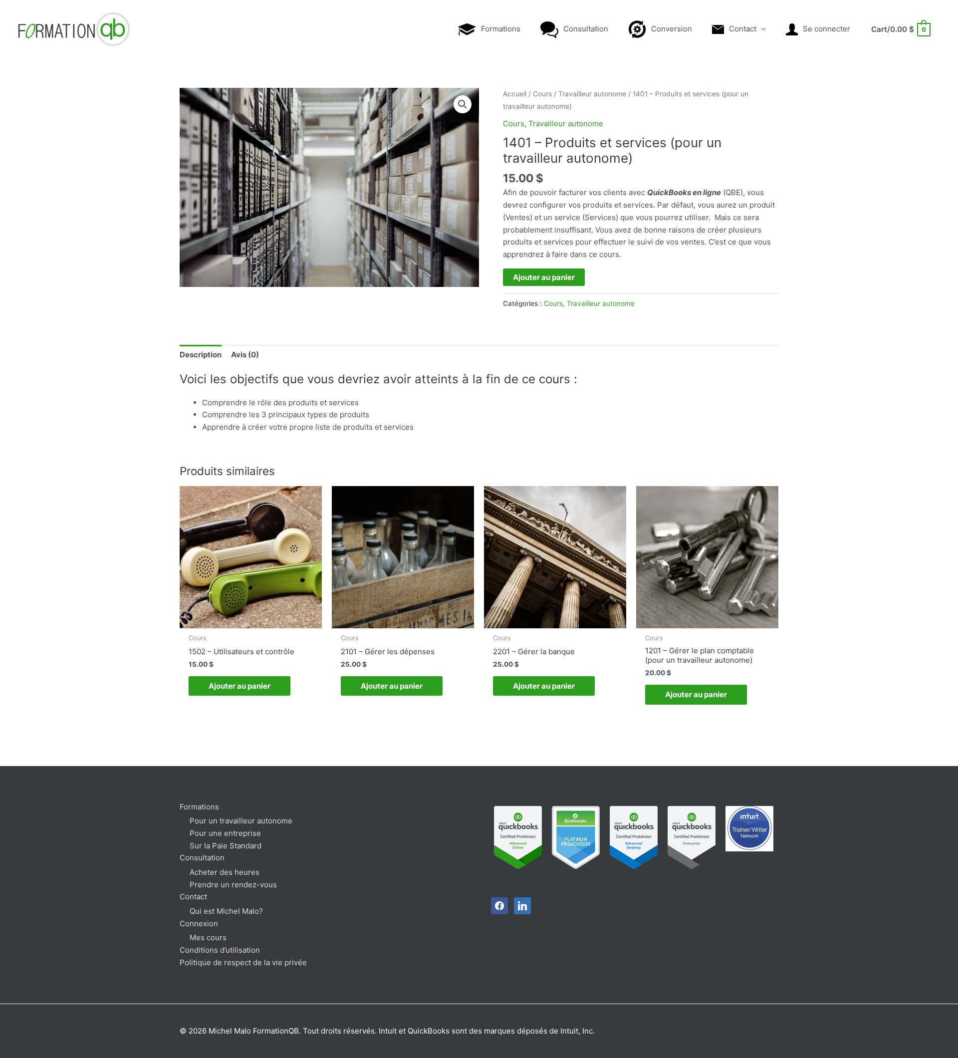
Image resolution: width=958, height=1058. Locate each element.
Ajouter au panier (544, 277)
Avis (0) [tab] (245, 354)
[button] (463, 104)
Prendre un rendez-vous (233, 884)
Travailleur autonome (592, 94)
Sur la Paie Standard (225, 845)
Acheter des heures (224, 872)
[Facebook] (499, 905)
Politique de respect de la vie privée (243, 962)
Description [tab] (201, 354)
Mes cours (208, 937)
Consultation (202, 857)
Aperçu (250, 619)
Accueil (514, 94)
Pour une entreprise (225, 833)
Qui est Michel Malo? (226, 911)
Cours (542, 94)
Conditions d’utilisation (220, 950)
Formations (199, 806)
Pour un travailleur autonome (241, 820)
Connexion (199, 923)
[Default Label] (522, 905)
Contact (193, 896)
